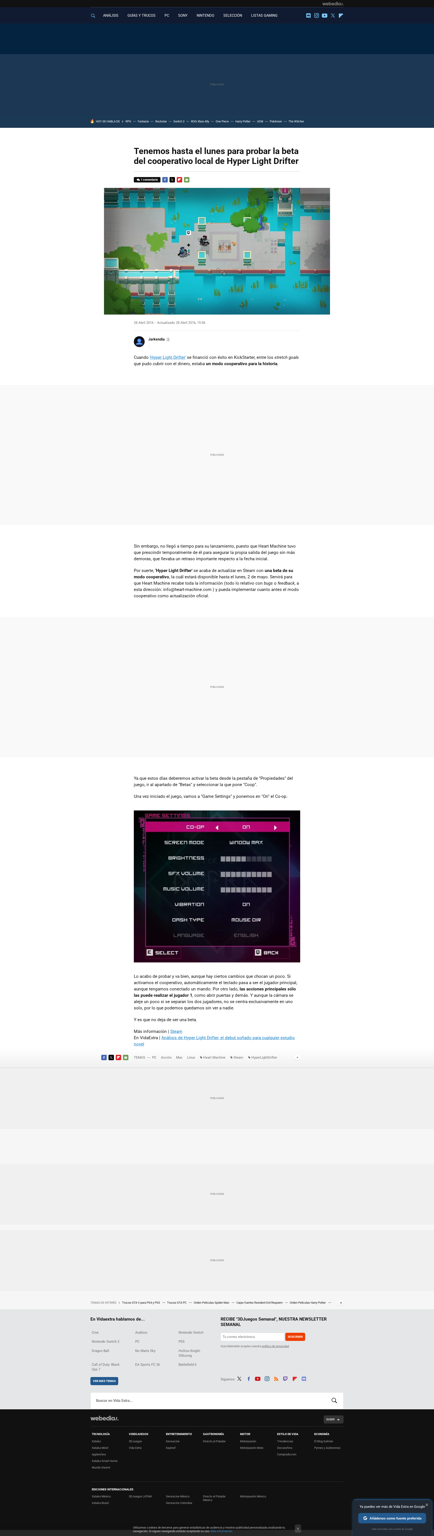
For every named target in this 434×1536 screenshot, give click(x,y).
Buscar (334, 1401)
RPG (128, 121)
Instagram (316, 15)
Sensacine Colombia (179, 1503)
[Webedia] (333, 3)
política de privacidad (275, 1346)
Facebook (165, 179)
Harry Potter (242, 121)
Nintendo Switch (191, 1333)
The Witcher (296, 121)
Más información (221, 1531)
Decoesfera (284, 1448)
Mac (179, 1057)
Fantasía (143, 121)
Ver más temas (104, 1381)
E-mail (186, 179)
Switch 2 (178, 121)
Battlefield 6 (187, 1365)
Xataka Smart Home (105, 1461)
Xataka (96, 1441)
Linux (191, 1057)
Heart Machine (214, 1057)
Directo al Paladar (214, 1441)
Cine (95, 1333)
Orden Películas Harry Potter (308, 1302)
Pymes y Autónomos (327, 1448)
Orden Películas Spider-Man (212, 1302)
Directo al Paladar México (214, 1498)
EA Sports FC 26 (147, 1365)
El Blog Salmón (323, 1441)
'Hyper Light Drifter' (168, 357)
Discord (308, 15)
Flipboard (341, 15)
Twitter (332, 15)
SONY (183, 15)
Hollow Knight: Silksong (190, 1353)
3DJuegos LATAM (140, 1496)
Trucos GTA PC (177, 1302)
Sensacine (172, 1441)
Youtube (324, 15)
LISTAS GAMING (264, 15)
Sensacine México (177, 1496)
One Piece (222, 121)
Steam (176, 1031)
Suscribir (295, 1336)
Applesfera (99, 1454)
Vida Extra (135, 1448)
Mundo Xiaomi (101, 1467)
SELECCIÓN (232, 15)
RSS (276, 1378)
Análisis (141, 1333)
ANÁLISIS (110, 15)
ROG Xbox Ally (200, 121)
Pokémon (276, 121)
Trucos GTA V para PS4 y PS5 (141, 1302)
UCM (260, 121)
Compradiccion (286, 1454)
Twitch (285, 1378)
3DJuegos (135, 1441)
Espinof (171, 1448)
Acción (166, 1057)
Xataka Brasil (100, 1503)
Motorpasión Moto (251, 1448)
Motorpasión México (253, 1496)
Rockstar (161, 121)
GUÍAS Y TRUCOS (141, 15)
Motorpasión (248, 1441)
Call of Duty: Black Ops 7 (106, 1367)
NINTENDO (205, 15)
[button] (159, 339)
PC (167, 15)
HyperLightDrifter (264, 1057)
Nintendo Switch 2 (105, 1342)
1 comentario (149, 179)
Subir (330, 1419)
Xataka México (101, 1496)
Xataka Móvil (100, 1448)
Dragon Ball (100, 1351)
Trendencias (285, 1441)
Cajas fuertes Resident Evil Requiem (259, 1302)
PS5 (181, 1342)
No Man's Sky (145, 1351)
